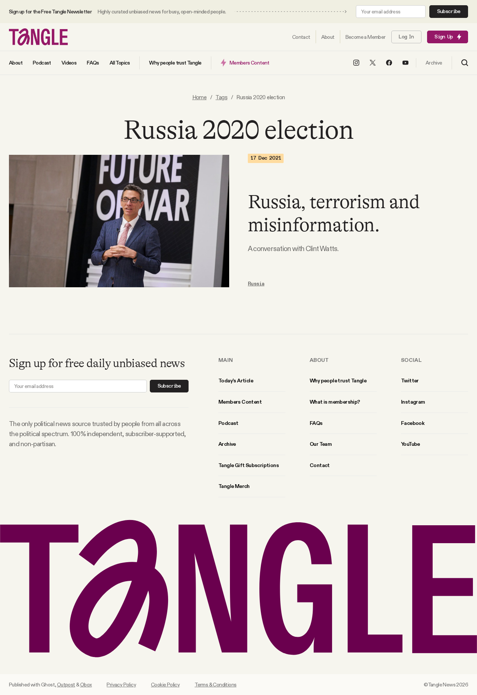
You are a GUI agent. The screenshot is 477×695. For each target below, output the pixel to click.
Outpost (66, 684)
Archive (227, 444)
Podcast (228, 423)
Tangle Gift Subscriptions (248, 465)
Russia (256, 284)
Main (225, 360)
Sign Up (444, 37)
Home (199, 97)
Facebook (412, 423)
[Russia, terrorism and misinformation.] (119, 221)
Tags (221, 97)
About (319, 360)
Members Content (240, 401)
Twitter (410, 380)
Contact (320, 465)
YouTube (410, 444)
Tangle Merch (234, 486)
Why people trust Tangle (338, 380)
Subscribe (449, 11)
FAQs (316, 423)
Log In (406, 37)
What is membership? (335, 401)
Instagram (413, 401)
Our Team (321, 444)
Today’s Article (235, 380)
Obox (86, 684)
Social (411, 360)
